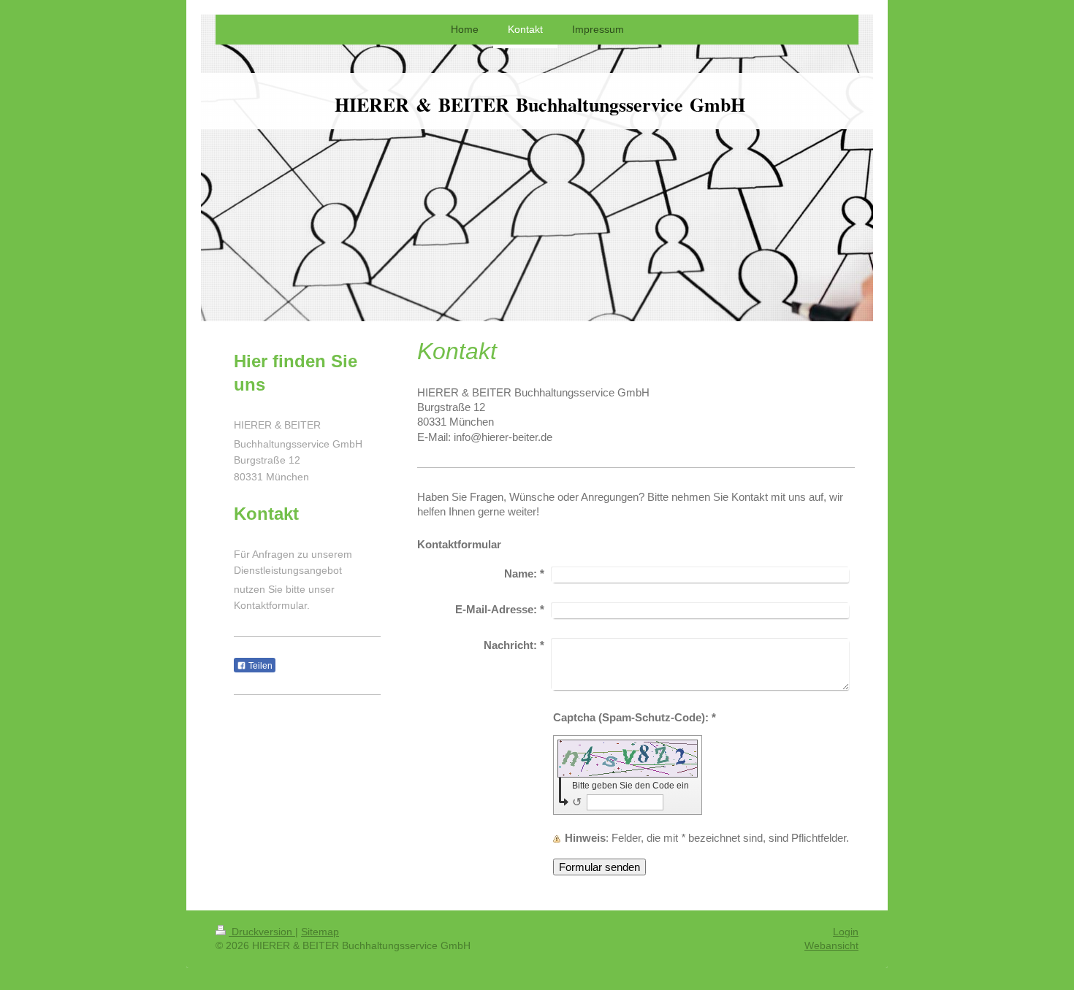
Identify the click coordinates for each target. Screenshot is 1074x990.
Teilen (259, 666)
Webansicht (831, 945)
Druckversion (262, 931)
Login (845, 931)
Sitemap (320, 931)
